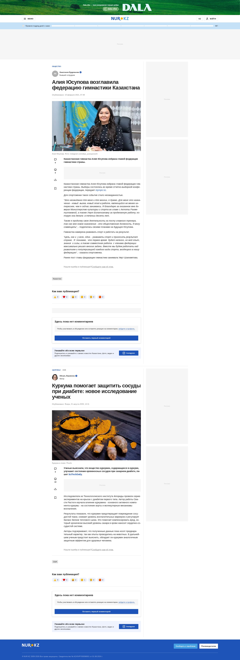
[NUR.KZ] (120, 19)
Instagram (130, 353)
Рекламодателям (208, 646)
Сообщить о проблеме (186, 646)
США (55, 562)
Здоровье (56, 370)
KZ (200, 19)
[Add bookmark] (55, 188)
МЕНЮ (30, 19)
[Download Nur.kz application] (120, 7)
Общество (56, 66)
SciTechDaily (75, 474)
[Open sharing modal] (55, 180)
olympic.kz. (101, 190)
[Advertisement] (120, 43)
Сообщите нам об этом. (103, 267)
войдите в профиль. (127, 329)
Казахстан (57, 279)
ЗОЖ (64, 370)
